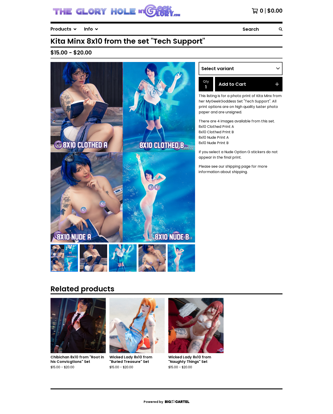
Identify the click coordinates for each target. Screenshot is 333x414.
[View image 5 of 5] (181, 258)
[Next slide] (188, 152)
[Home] (116, 11)
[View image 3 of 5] (122, 258)
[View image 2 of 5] (93, 258)
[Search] (280, 29)
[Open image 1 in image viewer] (123, 152)
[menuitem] (64, 29)
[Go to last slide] (56, 152)
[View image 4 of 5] (152, 258)
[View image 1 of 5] (64, 258)
